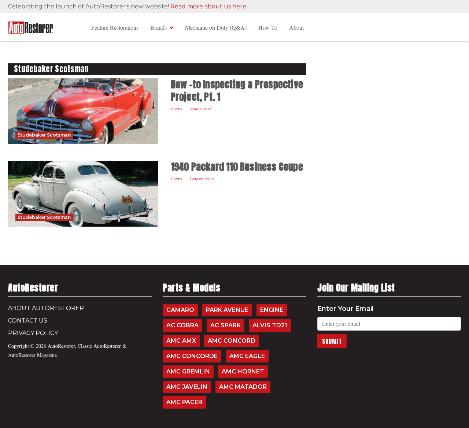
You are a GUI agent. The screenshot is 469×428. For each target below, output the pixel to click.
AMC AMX (181, 340)
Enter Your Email (345, 309)
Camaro (180, 309)
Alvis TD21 (269, 325)
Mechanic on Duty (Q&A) (216, 27)
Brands (158, 27)
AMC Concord (231, 340)
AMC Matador (243, 386)
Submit (332, 341)
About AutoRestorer (46, 308)
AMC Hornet (243, 371)
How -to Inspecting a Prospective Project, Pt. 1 (237, 90)
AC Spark (225, 325)
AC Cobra (182, 325)
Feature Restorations (115, 27)
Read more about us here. (208, 6)
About (296, 27)
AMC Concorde (192, 356)
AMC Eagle (247, 356)
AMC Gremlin (188, 371)
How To (267, 27)
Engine (271, 309)
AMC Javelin (186, 386)
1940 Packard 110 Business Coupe (237, 166)
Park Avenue (227, 309)
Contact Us (27, 320)
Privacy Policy (33, 333)
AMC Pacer (184, 402)
